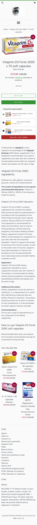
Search (4, 433)
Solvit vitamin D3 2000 (23, 122)
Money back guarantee (10, 441)
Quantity (18, 86)
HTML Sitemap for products (12, 471)
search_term (6, 466)
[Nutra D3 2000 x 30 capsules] (28, 356)
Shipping (18, 78)
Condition (5, 460)
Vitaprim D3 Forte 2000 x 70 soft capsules (23, 113)
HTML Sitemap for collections (13, 474)
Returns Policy (7, 450)
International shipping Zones (12, 469)
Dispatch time (7, 444)
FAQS (3, 447)
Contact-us (6, 439)
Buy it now (19, 102)
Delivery (4, 463)
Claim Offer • (18, 137)
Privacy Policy (7, 452)
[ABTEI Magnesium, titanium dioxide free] (28, 390)
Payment (5, 458)
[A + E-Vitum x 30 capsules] (9, 388)
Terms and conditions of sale (13, 455)
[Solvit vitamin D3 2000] (9, 358)
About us (5, 436)
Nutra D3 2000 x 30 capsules (23, 130)
